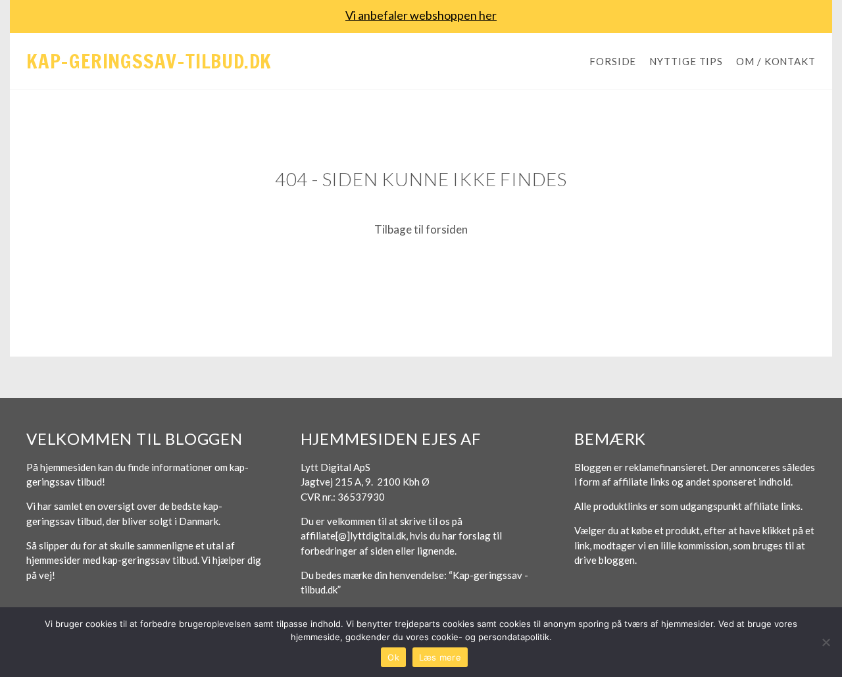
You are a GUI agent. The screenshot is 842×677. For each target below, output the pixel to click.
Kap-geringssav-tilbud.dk (149, 61)
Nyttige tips (686, 61)
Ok (393, 657)
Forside (612, 61)
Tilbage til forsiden (421, 229)
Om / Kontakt (776, 61)
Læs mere (440, 657)
